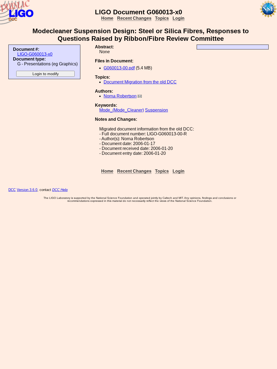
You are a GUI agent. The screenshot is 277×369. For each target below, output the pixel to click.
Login (178, 18)
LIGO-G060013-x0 (34, 54)
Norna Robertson (120, 96)
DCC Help (60, 190)
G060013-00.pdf (119, 68)
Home (107, 18)
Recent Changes (134, 18)
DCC (12, 190)
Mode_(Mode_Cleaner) (121, 110)
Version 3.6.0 (27, 190)
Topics (162, 18)
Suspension (156, 110)
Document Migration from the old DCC (140, 82)
